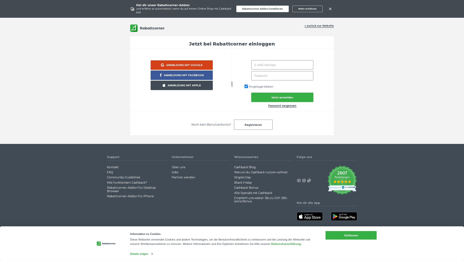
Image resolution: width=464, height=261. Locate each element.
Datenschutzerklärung (286, 243)
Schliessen (351, 235)
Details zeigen (139, 253)
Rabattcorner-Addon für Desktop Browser (131, 189)
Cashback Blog (245, 167)
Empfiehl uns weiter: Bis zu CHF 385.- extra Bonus (261, 199)
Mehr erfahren (307, 8)
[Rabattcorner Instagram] (303, 180)
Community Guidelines (123, 177)
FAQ (110, 172)
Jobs (175, 172)
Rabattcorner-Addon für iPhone (130, 196)
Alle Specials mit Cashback (253, 193)
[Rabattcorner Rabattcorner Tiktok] (308, 180)
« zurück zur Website (319, 25)
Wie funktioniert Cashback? (127, 182)
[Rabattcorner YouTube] (299, 180)
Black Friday (243, 182)
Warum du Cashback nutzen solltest (261, 172)
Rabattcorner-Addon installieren (262, 8)
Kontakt (113, 167)
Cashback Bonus (246, 187)
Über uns (178, 167)
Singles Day (242, 177)
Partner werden (183, 177)
